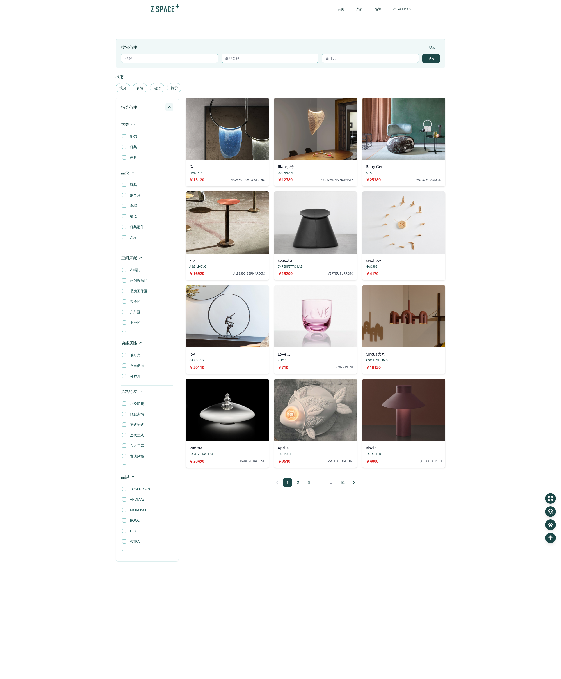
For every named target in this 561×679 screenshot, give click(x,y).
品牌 (378, 9)
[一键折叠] (171, 119)
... (330, 482)
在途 (140, 87)
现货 (122, 87)
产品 (359, 9)
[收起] (169, 107)
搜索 (431, 58)
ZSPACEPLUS (402, 9)
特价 (174, 87)
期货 (157, 87)
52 (343, 482)
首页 (341, 9)
